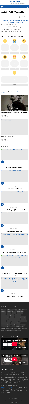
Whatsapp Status (6, 324)
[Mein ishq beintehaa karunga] (14, 155)
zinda (24, 324)
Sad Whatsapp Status (14, 318)
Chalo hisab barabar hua (14, 188)
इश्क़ (22, 326)
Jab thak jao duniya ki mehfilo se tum (14, 252)
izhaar (14, 313)
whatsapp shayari (16, 322)
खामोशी (3, 328)
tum (9, 320)
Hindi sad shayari (19, 311)
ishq (9, 313)
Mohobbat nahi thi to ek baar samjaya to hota (14, 274)
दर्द (12, 328)
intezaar (4, 313)
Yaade (18, 324)
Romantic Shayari (9, 400)
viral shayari (15, 320)
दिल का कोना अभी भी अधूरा (7, 137)
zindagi (3, 326)
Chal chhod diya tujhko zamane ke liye (14, 210)
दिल (16, 328)
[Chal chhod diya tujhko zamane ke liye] (14, 197)
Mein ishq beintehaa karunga (14, 167)
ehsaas (3, 311)
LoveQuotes (10, 315)
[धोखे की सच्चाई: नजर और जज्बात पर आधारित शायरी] (14, 103)
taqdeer (4, 320)
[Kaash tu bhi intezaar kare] (14, 283)
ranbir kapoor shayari (21, 317)
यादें (20, 330)
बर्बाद (3, 330)
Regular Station (24, 400)
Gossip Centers (14, 402)
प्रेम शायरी (25, 328)
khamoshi (20, 313)
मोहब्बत (16, 330)
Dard (16, 309)
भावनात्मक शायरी (9, 330)
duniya (24, 309)
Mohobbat (18, 315)
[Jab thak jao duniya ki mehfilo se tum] (14, 239)
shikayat (24, 318)
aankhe (3, 309)
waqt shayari (23, 320)
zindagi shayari (11, 326)
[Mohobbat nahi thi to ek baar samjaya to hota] (14, 260)
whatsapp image (6, 322)
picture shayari (5, 317)
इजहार (18, 326)
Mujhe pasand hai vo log (14, 231)
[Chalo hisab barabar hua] (14, 176)
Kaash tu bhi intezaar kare (14, 296)
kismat (3, 315)
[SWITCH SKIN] (27, 6)
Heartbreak (10, 311)
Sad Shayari (14, 2)
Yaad (14, 324)
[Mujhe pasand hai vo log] (14, 218)
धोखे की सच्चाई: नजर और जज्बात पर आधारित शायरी (14, 112)
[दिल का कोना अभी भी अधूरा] (14, 127)
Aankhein (10, 309)
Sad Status (4, 318)
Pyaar (12, 317)
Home (2, 400)
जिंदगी (8, 328)
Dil (20, 309)
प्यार (19, 328)
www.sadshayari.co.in (7, 387)
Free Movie (17, 400)
